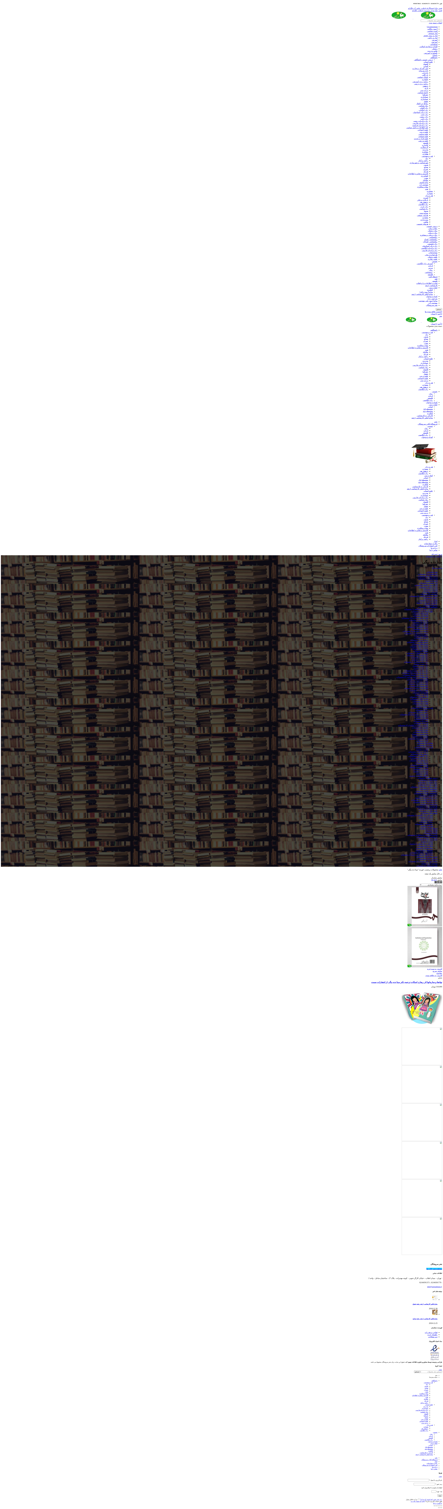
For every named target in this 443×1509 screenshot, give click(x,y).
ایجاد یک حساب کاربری (418, 1501)
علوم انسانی (428, 62)
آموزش (434, 40)
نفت (426, 189)
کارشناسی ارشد (431, 285)
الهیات (426, 66)
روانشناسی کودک (430, 239)
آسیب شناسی (432, 31)
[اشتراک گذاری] (439, 1505)
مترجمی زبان (432, 299)
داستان (434, 55)
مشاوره (425, 152)
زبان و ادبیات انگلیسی (429, 248)
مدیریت (425, 150)
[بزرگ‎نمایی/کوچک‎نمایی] (435, 1505)
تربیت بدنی (424, 90)
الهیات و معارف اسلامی (428, 47)
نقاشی (425, 222)
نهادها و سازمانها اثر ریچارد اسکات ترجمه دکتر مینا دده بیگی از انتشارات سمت (406, 982)
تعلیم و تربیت (432, 51)
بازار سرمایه (423, 71)
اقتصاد (425, 64)
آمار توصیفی (432, 33)
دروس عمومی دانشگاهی (423, 60)
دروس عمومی (431, 226)
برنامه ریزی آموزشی (420, 82)
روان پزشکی (432, 231)
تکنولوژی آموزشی (430, 53)
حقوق (426, 101)
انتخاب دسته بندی (435, 23)
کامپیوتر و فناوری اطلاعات (418, 174)
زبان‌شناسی (423, 209)
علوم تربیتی (423, 132)
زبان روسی (424, 117)
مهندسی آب (423, 185)
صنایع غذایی (432, 253)
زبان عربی (424, 207)
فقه (436, 279)
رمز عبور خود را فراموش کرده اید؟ (431, 1499)
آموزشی (434, 42)
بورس (430, 268)
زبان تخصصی (432, 244)
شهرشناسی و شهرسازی (419, 163)
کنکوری (430, 290)
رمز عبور (438, 1484)
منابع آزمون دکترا (426, 292)
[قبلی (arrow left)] (441, 1507)
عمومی (434, 261)
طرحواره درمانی (431, 255)
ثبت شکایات (432, 1337)
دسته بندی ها (437, 568)
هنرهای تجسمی (422, 224)
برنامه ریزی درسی (421, 84)
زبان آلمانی (424, 108)
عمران (425, 169)
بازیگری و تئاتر (422, 200)
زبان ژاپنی (424, 119)
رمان (431, 270)
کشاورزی (424, 176)
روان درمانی (432, 233)
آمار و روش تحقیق (430, 36)
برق (426, 158)
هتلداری (425, 154)
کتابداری (425, 145)
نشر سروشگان (431, 305)
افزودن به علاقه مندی (433, 975)
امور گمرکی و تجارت (420, 68)
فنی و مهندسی (427, 156)
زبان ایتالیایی (423, 110)
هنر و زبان (429, 196)
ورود (439, 1495)
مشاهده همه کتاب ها (434, 1269)
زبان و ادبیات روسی (420, 121)
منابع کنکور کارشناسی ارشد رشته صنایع (425, 1319)
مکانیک (425, 180)
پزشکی (434, 49)
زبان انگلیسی (423, 204)
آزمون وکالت (432, 29)
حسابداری (424, 97)
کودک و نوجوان (431, 296)
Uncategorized (432, 27)
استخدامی (433, 44)
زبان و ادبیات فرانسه (420, 125)
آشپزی (425, 198)
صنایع (426, 167)
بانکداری (425, 79)
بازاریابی (425, 73)
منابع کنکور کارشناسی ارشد (422, 294)
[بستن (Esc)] (441, 1505)
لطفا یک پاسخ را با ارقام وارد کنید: (431, 1488)
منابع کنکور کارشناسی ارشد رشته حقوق (425, 1304)
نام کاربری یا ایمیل (435, 1480)
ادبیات (430, 266)
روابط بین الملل (422, 104)
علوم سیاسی (423, 134)
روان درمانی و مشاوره (428, 235)
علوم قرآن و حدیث (421, 139)
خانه (440, 870)
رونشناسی (429, 272)
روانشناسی (433, 237)
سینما (426, 211)
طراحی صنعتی (422, 215)
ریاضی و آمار (423, 161)
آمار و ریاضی (432, 38)
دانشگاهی (433, 57)
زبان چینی (424, 114)
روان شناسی (423, 106)
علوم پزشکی (432, 257)
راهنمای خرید (432, 1335)
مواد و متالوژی (422, 187)
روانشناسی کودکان (430, 242)
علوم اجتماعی (423, 130)
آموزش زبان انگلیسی (425, 264)
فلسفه (425, 143)
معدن (426, 178)
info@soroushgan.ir (434, 1287)
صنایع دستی (423, 213)
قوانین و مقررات (431, 1332)
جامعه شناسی (422, 93)
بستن (440, 1369)
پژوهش (425, 86)
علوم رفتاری (432, 259)
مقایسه (439, 973)
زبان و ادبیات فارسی (420, 123)
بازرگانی (425, 75)
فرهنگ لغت (433, 277)
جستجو (439, 309)
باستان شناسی (422, 77)
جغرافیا (425, 95)
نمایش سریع (437, 971)
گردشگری (424, 147)
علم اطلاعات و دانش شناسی (417, 128)
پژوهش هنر (424, 202)
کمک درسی (433, 288)
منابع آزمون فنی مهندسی (427, 301)
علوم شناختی (423, 136)
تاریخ (426, 88)
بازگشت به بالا (437, 1503)
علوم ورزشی (423, 141)
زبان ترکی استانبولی (420, 112)
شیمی (426, 165)
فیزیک (426, 171)
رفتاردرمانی (432, 228)
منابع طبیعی (423, 182)
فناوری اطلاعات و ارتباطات (426, 283)
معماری (430, 193)
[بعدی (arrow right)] (439, 1507)
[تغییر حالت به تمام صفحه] (437, 1505)
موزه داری (424, 220)
